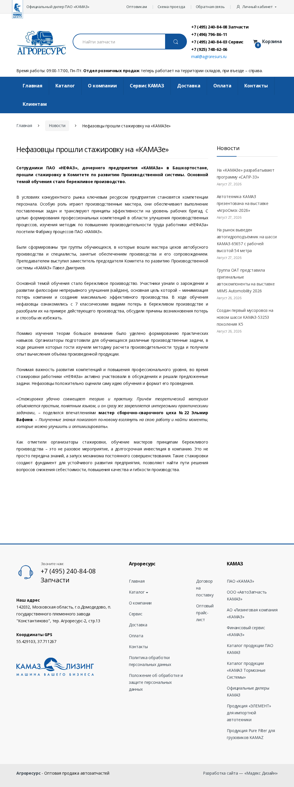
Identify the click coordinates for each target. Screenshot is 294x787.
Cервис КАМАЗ (147, 85)
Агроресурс (28, 773)
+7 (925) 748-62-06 (209, 49)
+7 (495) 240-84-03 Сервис (217, 42)
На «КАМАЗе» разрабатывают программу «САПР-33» (246, 173)
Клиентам (35, 104)
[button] (257, 6)
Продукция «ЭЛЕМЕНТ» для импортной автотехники (249, 712)
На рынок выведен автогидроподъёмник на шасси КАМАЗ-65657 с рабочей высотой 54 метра (247, 240)
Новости (57, 125)
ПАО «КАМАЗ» (240, 581)
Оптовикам (136, 6)
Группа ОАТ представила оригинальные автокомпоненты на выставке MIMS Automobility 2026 (246, 280)
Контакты (256, 85)
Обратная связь (210, 6)
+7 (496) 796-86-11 (209, 34)
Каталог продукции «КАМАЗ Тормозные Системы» (246, 670)
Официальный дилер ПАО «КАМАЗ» (57, 6)
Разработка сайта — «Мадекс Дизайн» (240, 773)
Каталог (65, 85)
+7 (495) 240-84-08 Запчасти (220, 27)
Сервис (135, 614)
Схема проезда (171, 6)
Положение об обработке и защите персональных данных (156, 682)
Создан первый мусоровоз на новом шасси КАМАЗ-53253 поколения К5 (245, 317)
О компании (102, 85)
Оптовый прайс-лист (205, 612)
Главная (32, 85)
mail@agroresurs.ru (209, 56)
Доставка (188, 85)
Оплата (222, 85)
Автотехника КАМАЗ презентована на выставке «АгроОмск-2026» (243, 203)
